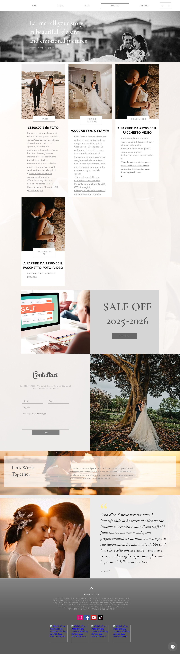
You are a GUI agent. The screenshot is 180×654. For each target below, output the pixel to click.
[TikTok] (100, 617)
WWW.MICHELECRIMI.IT (103, 609)
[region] (43, 129)
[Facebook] (87, 617)
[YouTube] (93, 617)
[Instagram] (80, 617)
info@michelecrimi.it (112, 600)
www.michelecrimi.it (67, 607)
